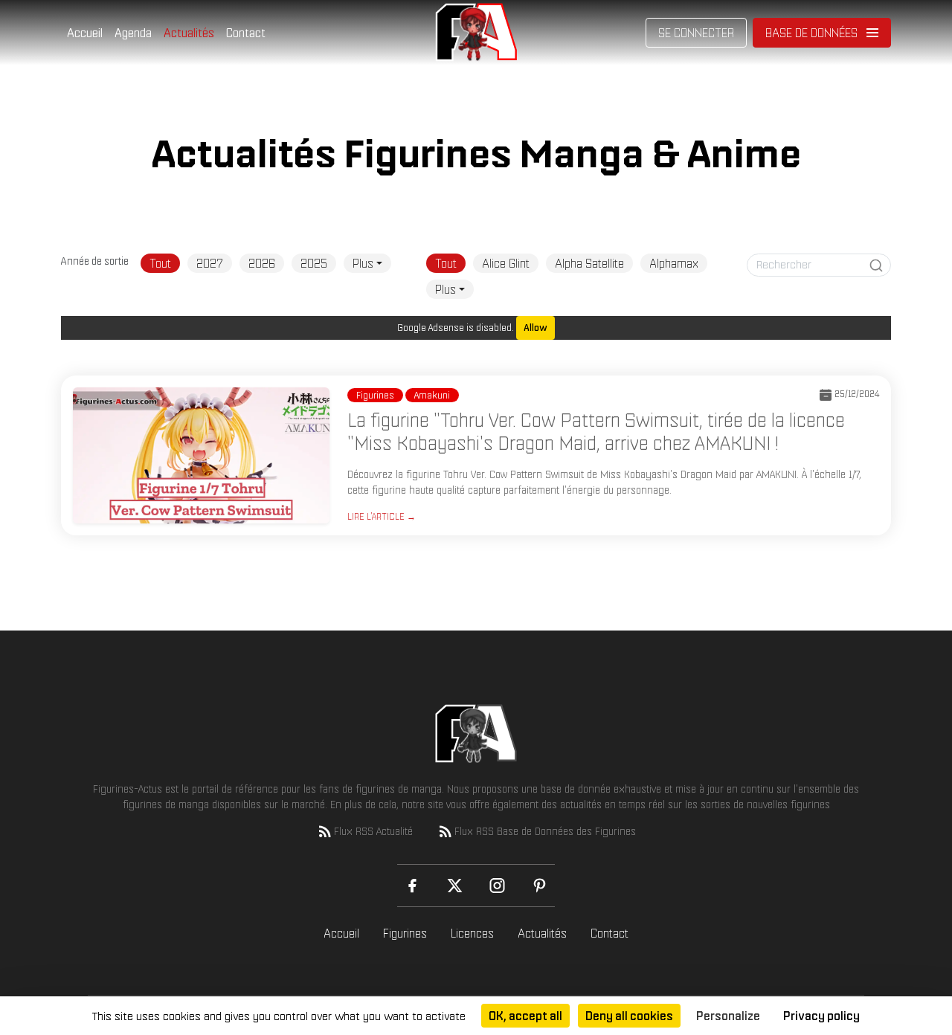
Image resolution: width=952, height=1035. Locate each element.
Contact (246, 32)
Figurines (405, 933)
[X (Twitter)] (455, 885)
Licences (472, 933)
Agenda (133, 32)
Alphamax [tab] (673, 263)
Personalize (728, 1015)
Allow (535, 327)
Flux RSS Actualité (373, 831)
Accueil (85, 32)
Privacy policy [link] (821, 1015)
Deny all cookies (629, 1015)
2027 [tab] (209, 263)
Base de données (811, 32)
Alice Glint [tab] (506, 263)
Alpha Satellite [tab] (589, 263)
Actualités (189, 32)
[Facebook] (412, 885)
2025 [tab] (313, 263)
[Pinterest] (539, 885)
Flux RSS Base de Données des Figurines (545, 831)
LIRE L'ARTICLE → (381, 516)
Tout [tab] (160, 263)
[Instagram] (497, 885)
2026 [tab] (261, 263)
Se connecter (696, 32)
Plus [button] (363, 263)
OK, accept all (525, 1015)
